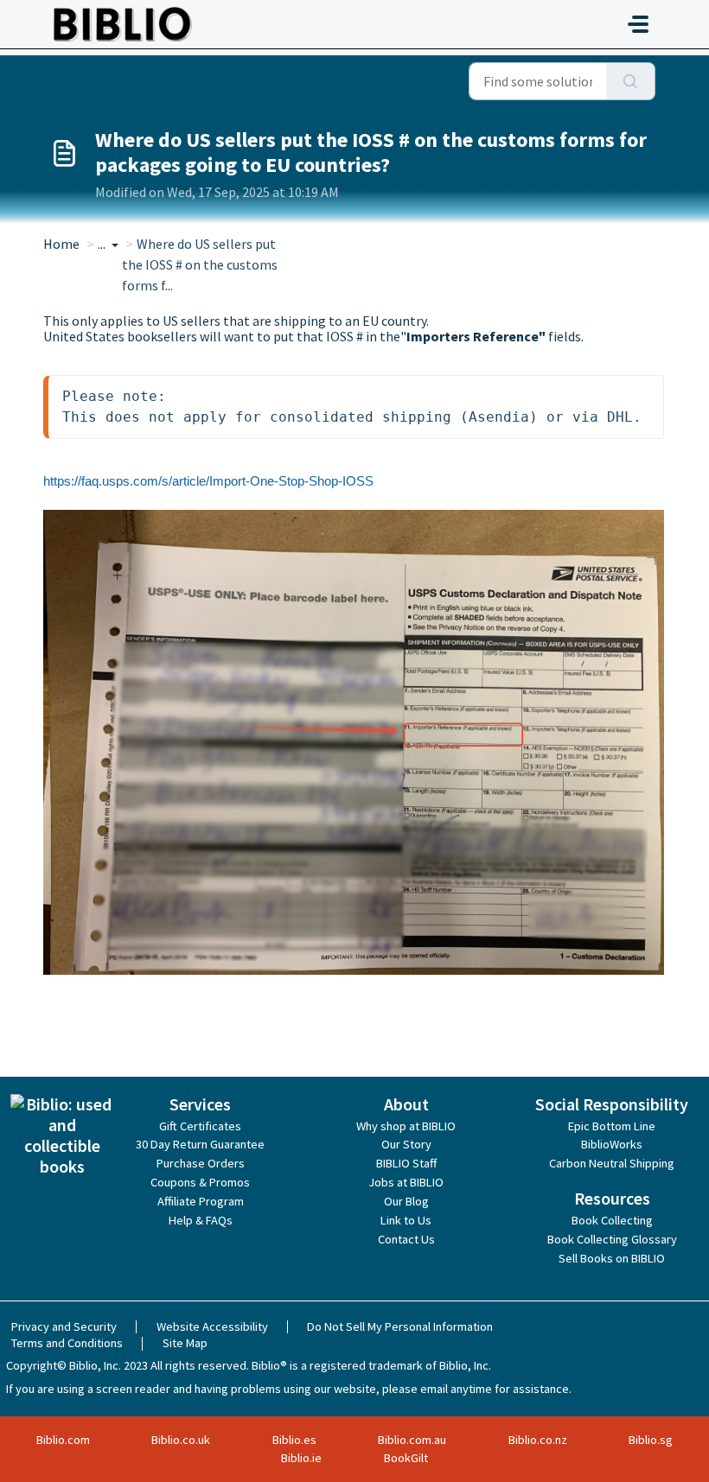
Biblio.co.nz (537, 1439)
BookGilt (406, 1458)
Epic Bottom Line (611, 1126)
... (103, 243)
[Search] (630, 81)
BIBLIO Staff (406, 1163)
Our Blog (406, 1201)
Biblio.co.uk (180, 1439)
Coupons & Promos (200, 1182)
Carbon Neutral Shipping (611, 1163)
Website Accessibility (212, 1326)
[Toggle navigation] (638, 24)
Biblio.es (294, 1439)
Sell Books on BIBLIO (612, 1258)
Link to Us (405, 1220)
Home (61, 243)
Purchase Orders (200, 1163)
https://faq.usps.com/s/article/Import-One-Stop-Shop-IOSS (208, 481)
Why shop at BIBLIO (406, 1126)
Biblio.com (63, 1439)
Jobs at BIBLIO (406, 1182)
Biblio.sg (651, 1439)
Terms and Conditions (67, 1343)
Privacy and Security (64, 1326)
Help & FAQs (201, 1220)
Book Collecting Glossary (612, 1239)
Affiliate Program (200, 1201)
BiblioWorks (611, 1144)
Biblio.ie (301, 1458)
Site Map (185, 1343)
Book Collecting (612, 1220)
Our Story (406, 1144)
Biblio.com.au (412, 1439)
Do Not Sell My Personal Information (400, 1326)
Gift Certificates (200, 1126)
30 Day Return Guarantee (200, 1144)
